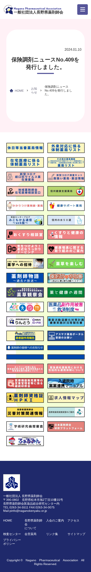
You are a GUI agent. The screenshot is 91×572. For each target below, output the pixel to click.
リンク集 (52, 534)
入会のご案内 (55, 520)
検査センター (12, 534)
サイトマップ (76, 534)
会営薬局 (30, 534)
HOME (19, 90)
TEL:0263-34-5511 (15, 507)
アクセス (73, 520)
